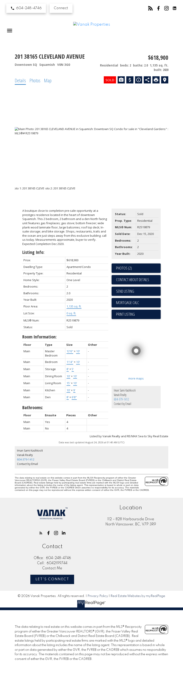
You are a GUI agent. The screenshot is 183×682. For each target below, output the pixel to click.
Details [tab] (20, 80)
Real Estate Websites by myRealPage (137, 596)
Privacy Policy (97, 596)
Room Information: (39, 337)
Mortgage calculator (138, 303)
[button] (26, 8)
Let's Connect (52, 579)
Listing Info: (33, 252)
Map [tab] (48, 80)
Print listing (125, 314)
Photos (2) (124, 268)
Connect (61, 8)
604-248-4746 (29, 8)
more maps (136, 378)
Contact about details (132, 279)
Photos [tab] (34, 80)
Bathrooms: (32, 407)
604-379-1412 (121, 399)
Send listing (125, 291)
